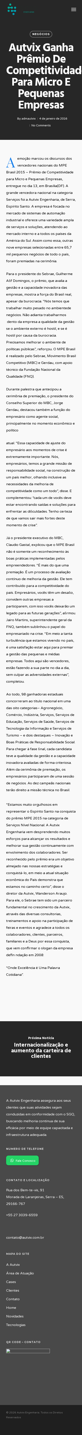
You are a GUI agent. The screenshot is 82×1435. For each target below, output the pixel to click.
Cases (11, 1282)
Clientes (12, 1290)
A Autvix (13, 1265)
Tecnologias (16, 1325)
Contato (13, 1299)
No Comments (41, 125)
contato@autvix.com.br (25, 1237)
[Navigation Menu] (73, 9)
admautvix (28, 118)
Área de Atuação (20, 1273)
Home (11, 1308)
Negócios (41, 34)
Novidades (15, 1316)
